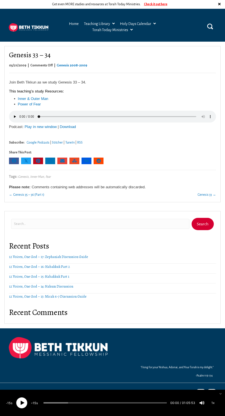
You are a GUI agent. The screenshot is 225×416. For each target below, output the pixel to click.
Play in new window (41, 127)
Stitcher (57, 142)
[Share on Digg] (86, 161)
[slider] (105, 403)
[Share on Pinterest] (38, 161)
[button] (220, 4)
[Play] (21, 402)
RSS (80, 142)
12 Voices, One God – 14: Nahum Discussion (41, 286)
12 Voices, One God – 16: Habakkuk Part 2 (39, 266)
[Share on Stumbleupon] (74, 161)
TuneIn (70, 142)
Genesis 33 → (207, 194)
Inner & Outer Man (33, 99)
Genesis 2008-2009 (72, 65)
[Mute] (201, 402)
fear (48, 176)
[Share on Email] (62, 161)
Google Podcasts (38, 142)
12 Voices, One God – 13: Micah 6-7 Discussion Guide (48, 296)
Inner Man (37, 176)
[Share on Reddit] (98, 161)
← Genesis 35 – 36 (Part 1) (26, 194)
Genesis (23, 176)
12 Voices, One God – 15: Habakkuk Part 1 (39, 276)
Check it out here (155, 4)
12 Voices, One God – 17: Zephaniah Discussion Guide (48, 256)
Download (68, 127)
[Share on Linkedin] (50, 161)
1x (213, 403)
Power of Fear (29, 104)
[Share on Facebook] (14, 161)
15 (9, 403)
